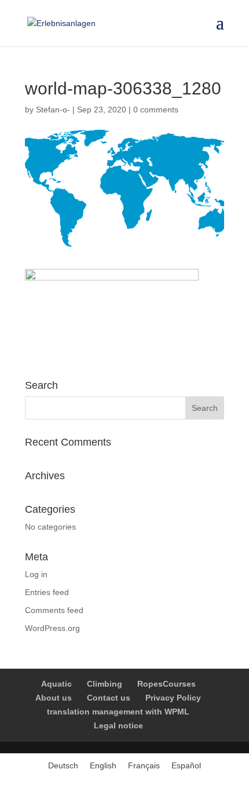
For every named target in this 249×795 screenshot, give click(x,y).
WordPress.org (52, 628)
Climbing (104, 683)
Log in (36, 574)
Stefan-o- (53, 109)
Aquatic (56, 683)
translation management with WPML (118, 711)
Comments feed (54, 610)
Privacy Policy (173, 697)
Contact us (108, 697)
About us (53, 697)
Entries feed (47, 592)
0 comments (155, 109)
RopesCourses (166, 683)
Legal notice (118, 725)
